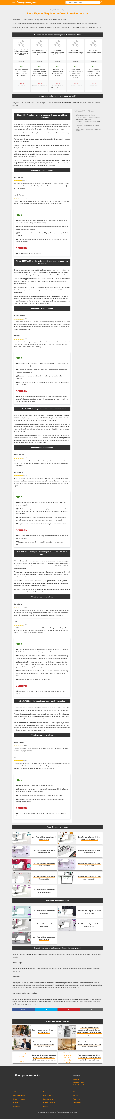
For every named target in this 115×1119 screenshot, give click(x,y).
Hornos (75, 1095)
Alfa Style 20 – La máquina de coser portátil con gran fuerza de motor (87, 126)
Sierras (75, 1092)
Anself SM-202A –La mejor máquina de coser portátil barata (88, 122)
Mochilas (16, 1102)
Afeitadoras (16, 1092)
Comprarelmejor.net (55, 10)
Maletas (45, 1106)
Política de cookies (78, 1082)
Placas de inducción (19, 1099)
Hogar (63, 10)
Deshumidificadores (19, 1095)
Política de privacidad (79, 1085)
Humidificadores (48, 1099)
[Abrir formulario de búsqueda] (101, 2)
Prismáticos (16, 1106)
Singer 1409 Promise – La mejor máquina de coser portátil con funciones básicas (87, 114)
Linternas (46, 1092)
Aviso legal (76, 1079)
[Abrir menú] (13, 2)
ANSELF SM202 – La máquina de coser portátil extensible (88, 129)
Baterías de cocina (48, 1095)
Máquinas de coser (49, 1102)
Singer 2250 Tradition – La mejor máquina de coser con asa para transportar (88, 118)
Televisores (76, 1099)
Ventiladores (77, 1102)
